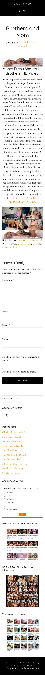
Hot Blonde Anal (10, 450)
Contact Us (30, 665)
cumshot (36, 243)
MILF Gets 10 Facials (12, 445)
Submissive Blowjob (12, 436)
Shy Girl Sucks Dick (12, 459)
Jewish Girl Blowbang (13, 468)
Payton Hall (37, 240)
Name (6, 311)
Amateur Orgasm (11, 441)
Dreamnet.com (22, 3)
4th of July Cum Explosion (15, 463)
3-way (20, 243)
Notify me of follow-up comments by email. (21, 358)
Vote (22, 515)
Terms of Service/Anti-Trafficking (19, 663)
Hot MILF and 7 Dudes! (14, 454)
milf (12, 247)
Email (6, 325)
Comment (8, 280)
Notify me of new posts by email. (19, 371)
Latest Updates (24, 240)
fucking (5, 247)
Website (6, 339)
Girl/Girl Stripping (11, 472)
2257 (22, 665)
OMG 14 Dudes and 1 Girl (15, 432)
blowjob (27, 243)
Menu (24, 11)
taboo (17, 247)
